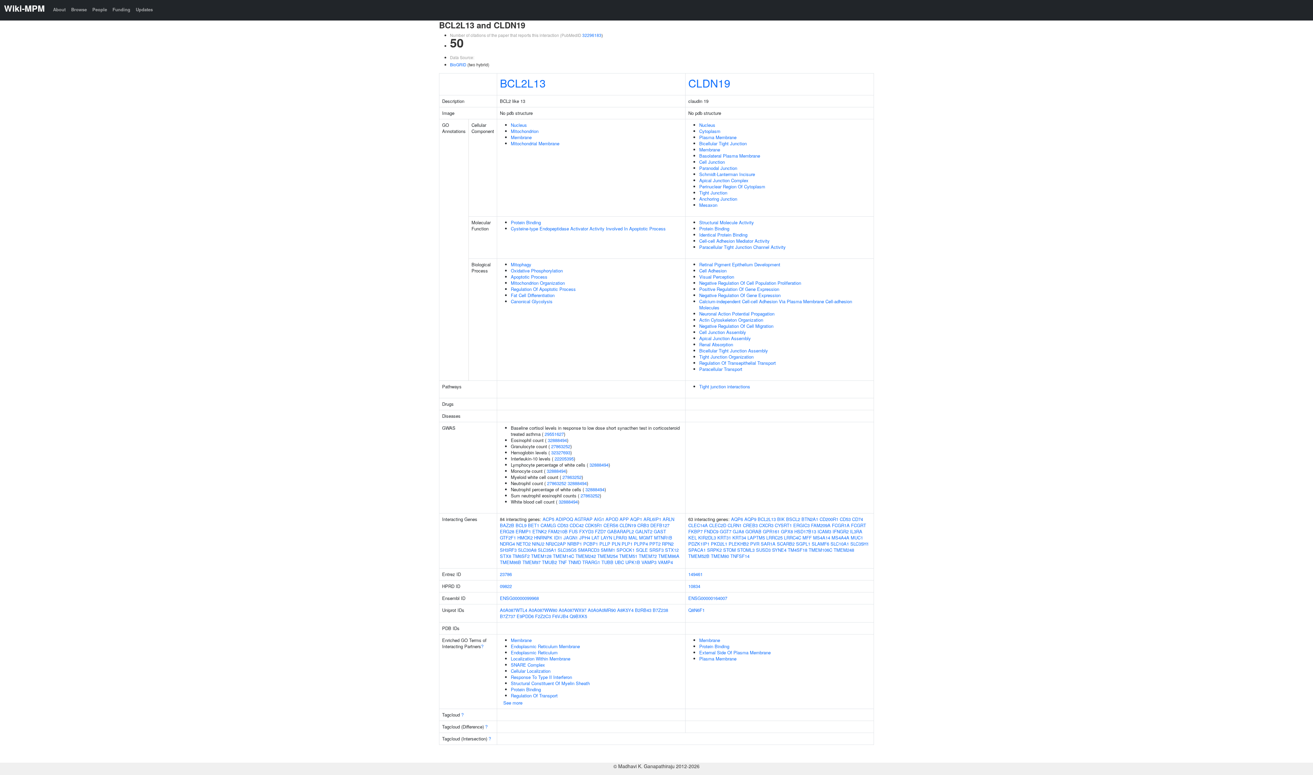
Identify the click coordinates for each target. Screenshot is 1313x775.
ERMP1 (523, 531)
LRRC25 (774, 537)
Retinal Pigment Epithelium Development (739, 264)
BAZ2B (507, 525)
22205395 (564, 458)
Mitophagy (521, 264)
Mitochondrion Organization (538, 283)
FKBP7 (695, 531)
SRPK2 (714, 550)
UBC (619, 562)
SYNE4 (779, 550)
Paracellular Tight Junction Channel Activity (742, 247)
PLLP (604, 543)
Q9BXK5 (578, 616)
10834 (694, 586)
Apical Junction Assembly (725, 338)
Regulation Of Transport (534, 695)
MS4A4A (840, 537)
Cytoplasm (709, 131)
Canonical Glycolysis (532, 301)
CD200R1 (829, 519)
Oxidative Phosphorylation (537, 270)
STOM (729, 550)
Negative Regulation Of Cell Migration (736, 326)
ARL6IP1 (652, 519)
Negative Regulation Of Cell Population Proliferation (750, 283)
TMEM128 (541, 556)
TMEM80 (720, 556)
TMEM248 (844, 550)
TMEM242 (585, 556)
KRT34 (739, 537)
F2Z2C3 (543, 616)
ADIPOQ (564, 519)
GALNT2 (643, 531)
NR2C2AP (556, 543)
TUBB (607, 562)
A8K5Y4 (625, 610)
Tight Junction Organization (726, 356)
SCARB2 (786, 543)
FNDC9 (711, 531)
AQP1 (636, 519)
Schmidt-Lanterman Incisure (727, 174)
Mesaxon (708, 205)
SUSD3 (763, 550)
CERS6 (611, 525)
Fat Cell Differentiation (533, 295)
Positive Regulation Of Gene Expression (739, 289)
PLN (616, 543)
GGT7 (725, 531)
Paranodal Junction (718, 168)
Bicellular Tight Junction (723, 143)
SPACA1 (697, 550)
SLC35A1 (547, 550)
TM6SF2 (521, 556)
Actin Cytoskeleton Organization (731, 320)
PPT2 (655, 543)
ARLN (668, 519)
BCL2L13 (523, 83)
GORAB (753, 531)
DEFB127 (659, 525)
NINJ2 (538, 543)
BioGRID (458, 64)
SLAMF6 (820, 543)
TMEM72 (648, 556)
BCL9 (521, 525)
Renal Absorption (716, 344)
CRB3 (643, 525)
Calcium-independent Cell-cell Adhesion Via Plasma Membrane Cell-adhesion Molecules (775, 304)
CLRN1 (735, 525)
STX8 (505, 556)
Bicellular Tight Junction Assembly (733, 350)
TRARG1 (591, 562)
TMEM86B (510, 562)
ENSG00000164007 (707, 598)
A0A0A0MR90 (602, 610)
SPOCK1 (625, 550)
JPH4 (584, 537)
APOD (612, 519)
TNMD (574, 562)
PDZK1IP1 (698, 543)
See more (512, 702)
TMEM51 (628, 556)
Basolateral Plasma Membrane (729, 155)
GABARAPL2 (620, 531)
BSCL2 (793, 519)
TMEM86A (668, 556)
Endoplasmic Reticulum (534, 652)
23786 (506, 574)
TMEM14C (563, 556)
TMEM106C (820, 550)
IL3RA (856, 531)
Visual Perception (716, 276)
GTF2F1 (508, 537)
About (59, 9)
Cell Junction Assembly (722, 332)
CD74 (857, 519)
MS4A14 (821, 537)
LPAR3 (620, 537)
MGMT (646, 537)
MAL (633, 537)
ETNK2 (539, 531)
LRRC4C (792, 537)
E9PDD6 (525, 616)
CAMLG (548, 525)
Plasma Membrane (718, 137)
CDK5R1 (593, 525)
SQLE (642, 550)
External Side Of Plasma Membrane (735, 652)
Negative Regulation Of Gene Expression (740, 295)
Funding (121, 9)
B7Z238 (660, 610)
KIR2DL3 (707, 537)
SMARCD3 (588, 550)
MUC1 (857, 537)
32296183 (591, 35)
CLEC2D (717, 525)
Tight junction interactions (724, 386)
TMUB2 (549, 562)
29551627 (554, 434)
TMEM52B (698, 556)
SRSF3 (656, 550)
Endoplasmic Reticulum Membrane (545, 646)
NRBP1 (574, 543)
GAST (660, 531)
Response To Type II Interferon (541, 677)
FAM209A (821, 525)
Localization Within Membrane (540, 658)
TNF (562, 562)
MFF (807, 537)
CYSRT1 (783, 525)
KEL (692, 537)
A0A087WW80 (543, 610)
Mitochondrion (525, 131)
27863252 (560, 446)
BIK (781, 519)
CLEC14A (698, 525)
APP (624, 519)
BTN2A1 (809, 519)
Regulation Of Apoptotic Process (543, 289)
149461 (695, 574)
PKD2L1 (719, 543)
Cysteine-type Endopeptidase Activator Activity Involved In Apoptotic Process (588, 228)
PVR (754, 543)
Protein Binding (526, 222)
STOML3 (746, 550)
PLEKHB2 (739, 543)
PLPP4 (641, 543)
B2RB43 (643, 610)
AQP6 (737, 519)
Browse (79, 9)
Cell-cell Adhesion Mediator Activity (734, 241)
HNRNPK (543, 537)
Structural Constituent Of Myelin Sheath (550, 683)
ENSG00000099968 (519, 598)
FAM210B (558, 531)
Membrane (521, 137)
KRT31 (724, 537)
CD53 (562, 525)
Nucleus (519, 125)
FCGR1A (841, 525)
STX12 (672, 550)
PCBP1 (590, 543)
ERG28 (507, 531)
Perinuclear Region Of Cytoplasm (732, 186)
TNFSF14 (740, 556)
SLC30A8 (527, 550)
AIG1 (599, 519)
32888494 (557, 440)
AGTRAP (583, 519)
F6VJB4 (560, 616)
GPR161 (771, 531)
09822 (506, 586)
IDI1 (558, 537)
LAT (595, 537)
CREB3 (750, 525)
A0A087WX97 (572, 610)
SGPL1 (803, 543)
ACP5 (548, 519)
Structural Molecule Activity (726, 222)
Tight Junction (713, 192)
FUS (573, 531)
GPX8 (787, 531)
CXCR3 (766, 525)
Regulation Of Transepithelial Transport (737, 363)
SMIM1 (608, 550)
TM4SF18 (797, 550)
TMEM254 (607, 556)
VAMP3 (648, 562)
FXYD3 (586, 531)
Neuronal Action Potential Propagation (736, 313)
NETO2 (523, 543)
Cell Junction (712, 162)
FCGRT (858, 525)
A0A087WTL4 (513, 610)
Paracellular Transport (720, 369)
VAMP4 (665, 562)
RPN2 (668, 543)
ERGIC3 (801, 525)
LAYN (606, 537)
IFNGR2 (841, 531)
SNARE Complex (528, 665)
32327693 (560, 452)
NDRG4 (507, 543)
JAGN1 (570, 537)
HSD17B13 (805, 531)
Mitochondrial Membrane (535, 143)
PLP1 (627, 543)
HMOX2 (525, 537)
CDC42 (577, 525)
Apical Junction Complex (723, 180)
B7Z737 (507, 616)
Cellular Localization (531, 671)
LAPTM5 (756, 537)
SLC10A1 (840, 543)
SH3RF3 (508, 550)
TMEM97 (531, 562)
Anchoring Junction (718, 199)
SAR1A (768, 543)
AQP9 (750, 519)
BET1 (533, 525)
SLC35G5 (567, 550)
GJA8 (738, 531)
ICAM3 (824, 531)
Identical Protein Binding (723, 234)
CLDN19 (709, 83)
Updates (144, 9)
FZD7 (600, 531)
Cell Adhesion (713, 270)
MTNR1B (663, 537)
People (99, 9)
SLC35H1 (859, 543)
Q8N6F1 (696, 610)
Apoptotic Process (529, 276)
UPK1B (632, 562)
